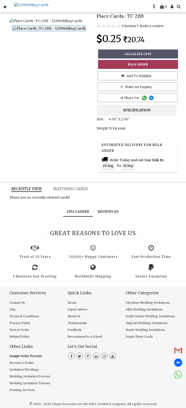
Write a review (151, 26)
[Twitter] (79, 356)
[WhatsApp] (145, 98)
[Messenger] (152, 98)
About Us (74, 316)
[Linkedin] (96, 356)
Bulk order (138, 64)
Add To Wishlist (138, 76)
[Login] (172, 6)
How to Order (19, 330)
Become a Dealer (21, 363)
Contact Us (17, 302)
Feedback (74, 330)
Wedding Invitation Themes (29, 383)
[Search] (178, 6)
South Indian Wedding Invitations (150, 316)
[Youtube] (112, 356)
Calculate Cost (138, 54)
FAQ (12, 309)
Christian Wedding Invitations (148, 302)
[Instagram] (104, 356)
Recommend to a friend (85, 336)
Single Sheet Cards (139, 336)
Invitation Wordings (24, 369)
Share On (132, 98)
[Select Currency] (154, 6)
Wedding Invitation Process (29, 376)
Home (72, 302)
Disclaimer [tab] (78, 211)
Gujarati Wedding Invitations (147, 323)
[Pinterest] (88, 356)
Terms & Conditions (24, 316)
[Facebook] (71, 356)
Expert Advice (77, 309)
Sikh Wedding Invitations (144, 309)
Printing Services (22, 390)
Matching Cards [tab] (70, 189)
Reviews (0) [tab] (108, 211)
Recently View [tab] (26, 189)
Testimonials (77, 323)
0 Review (129, 26)
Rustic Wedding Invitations (145, 330)
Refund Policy (19, 336)
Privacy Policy (19, 323)
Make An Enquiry (138, 87)
